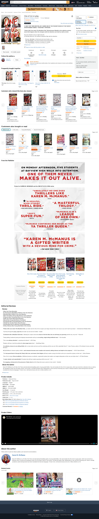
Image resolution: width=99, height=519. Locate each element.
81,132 (90, 148)
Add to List (80, 72)
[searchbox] (40, 2)
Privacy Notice (39, 514)
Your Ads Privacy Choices (65, 514)
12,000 (77, 148)
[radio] (81, 17)
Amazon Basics (22, 5)
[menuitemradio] (94, 443)
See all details (27, 58)
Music (90, 5)
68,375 (13, 149)
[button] (3, 5)
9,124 (51, 148)
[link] (26, 76)
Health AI (8, 5)
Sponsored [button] (3, 470)
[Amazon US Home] (36, 510)
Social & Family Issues (26, 12)
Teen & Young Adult (8, 12)
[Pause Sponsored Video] (31, 483)
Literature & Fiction (17, 12)
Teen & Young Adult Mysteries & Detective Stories (17, 400)
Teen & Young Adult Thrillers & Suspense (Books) (17, 404)
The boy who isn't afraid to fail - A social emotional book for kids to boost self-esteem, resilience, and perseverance (82, 489)
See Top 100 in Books (26, 399)
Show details (56, 82)
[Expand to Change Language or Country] (53, 510)
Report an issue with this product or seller (35, 47)
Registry (85, 5)
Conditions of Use (31, 514)
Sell (76, 5)
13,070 (64, 148)
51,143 (39, 148)
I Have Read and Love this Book (13, 418)
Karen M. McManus (30, 18)
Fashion (80, 5)
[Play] (2, 443)
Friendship (34, 12)
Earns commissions (17, 416)
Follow (16, 59)
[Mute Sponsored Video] (31, 486)
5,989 (26, 148)
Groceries (45, 5)
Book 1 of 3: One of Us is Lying (31, 21)
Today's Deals (59, 5)
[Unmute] (96, 443)
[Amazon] (5, 2)
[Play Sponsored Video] (49, 480)
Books (65, 5)
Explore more (33, 64)
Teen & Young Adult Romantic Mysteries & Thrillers (17, 402)
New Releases (38, 5)
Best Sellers (30, 5)
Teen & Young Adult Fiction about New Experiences (36, 150)
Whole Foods (52, 5)
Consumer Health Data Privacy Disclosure (51, 514)
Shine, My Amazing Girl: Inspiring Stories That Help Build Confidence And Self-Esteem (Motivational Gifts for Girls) (53, 489)
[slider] (46, 443)
